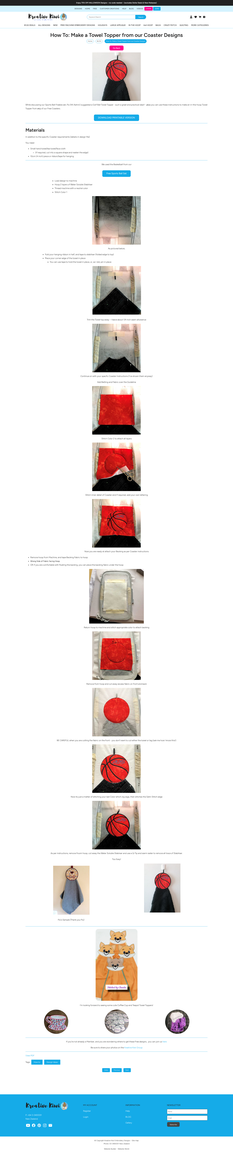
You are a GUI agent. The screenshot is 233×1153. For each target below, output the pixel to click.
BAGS (158, 25)
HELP (124, 9)
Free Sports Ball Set (116, 173)
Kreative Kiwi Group (133, 1047)
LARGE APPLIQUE (118, 25)
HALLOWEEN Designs (98, 3)
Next (127, 1070)
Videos (140, 9)
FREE (95, 9)
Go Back (116, 48)
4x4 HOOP (148, 25)
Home (87, 9)
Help (127, 1111)
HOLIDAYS (102, 25)
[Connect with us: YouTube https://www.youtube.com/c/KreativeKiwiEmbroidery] (28, 1126)
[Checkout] (204, 17)
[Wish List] (195, 17)
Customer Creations (109, 9)
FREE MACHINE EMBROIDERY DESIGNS (77, 25)
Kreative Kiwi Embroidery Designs (117, 1140)
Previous (117, 1070)
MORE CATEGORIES (200, 25)
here (164, 1041)
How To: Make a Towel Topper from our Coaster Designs (125, 41)
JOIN (157, 9)
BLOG (131, 9)
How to (37, 1062)
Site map (135, 1140)
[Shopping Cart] (200, 17)
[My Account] (191, 17)
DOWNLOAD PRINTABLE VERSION (116, 117)
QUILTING (184, 25)
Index (106, 1070)
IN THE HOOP (135, 25)
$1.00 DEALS (29, 25)
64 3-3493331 (35, 1115)
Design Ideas (52, 1062)
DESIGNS (78, 9)
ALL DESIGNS (44, 25)
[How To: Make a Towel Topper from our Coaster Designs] (116, 100)
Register (87, 1111)
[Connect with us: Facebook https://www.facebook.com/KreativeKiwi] (33, 1126)
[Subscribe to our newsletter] (50, 1126)
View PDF (29, 1055)
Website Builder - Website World (116, 1149)
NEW (55, 25)
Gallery (128, 1122)
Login (148, 9)
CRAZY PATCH (170, 25)
